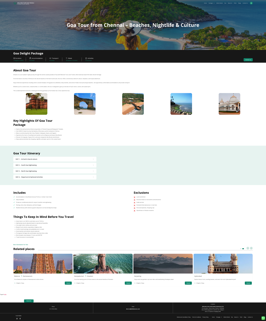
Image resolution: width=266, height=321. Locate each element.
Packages (211, 3)
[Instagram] (17, 318)
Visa (225, 3)
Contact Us (245, 3)
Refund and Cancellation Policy (184, 317)
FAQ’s (235, 3)
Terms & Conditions (196, 317)
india (5, 294)
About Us (230, 3)
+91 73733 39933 (53, 309)
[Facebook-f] (20, 318)
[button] (247, 248)
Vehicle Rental (219, 3)
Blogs (239, 3)
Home (205, 3)
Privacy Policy (205, 317)
